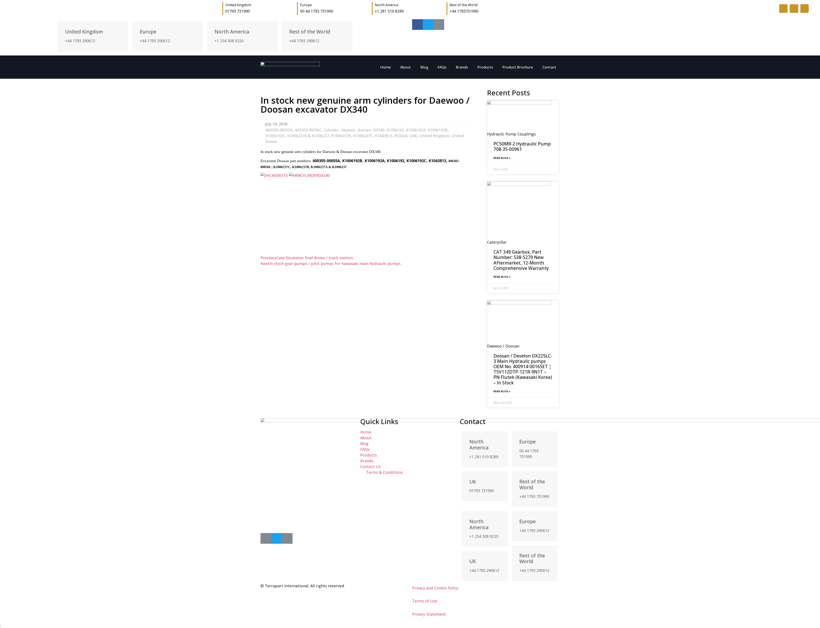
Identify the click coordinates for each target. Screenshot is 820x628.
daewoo (348, 129)
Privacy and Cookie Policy (435, 587)
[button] (262, 248)
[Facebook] (266, 538)
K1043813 (383, 135)
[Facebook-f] (783, 8)
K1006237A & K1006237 (308, 135)
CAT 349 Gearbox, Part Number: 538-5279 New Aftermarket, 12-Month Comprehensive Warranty (521, 260)
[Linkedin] (804, 8)
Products (485, 67)
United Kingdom (434, 135)
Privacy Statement (429, 614)
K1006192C (275, 135)
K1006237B (341, 135)
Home (385, 67)
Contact (549, 67)
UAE (413, 135)
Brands (462, 67)
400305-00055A (279, 129)
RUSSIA (400, 135)
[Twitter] (794, 8)
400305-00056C (308, 129)
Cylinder (331, 129)
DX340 (378, 129)
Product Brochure (517, 67)
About (405, 67)
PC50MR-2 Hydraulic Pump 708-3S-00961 (522, 146)
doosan (364, 129)
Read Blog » (502, 158)
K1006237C (363, 135)
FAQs (442, 67)
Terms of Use (424, 600)
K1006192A (416, 129)
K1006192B (438, 129)
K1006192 (395, 129)
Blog (424, 67)
